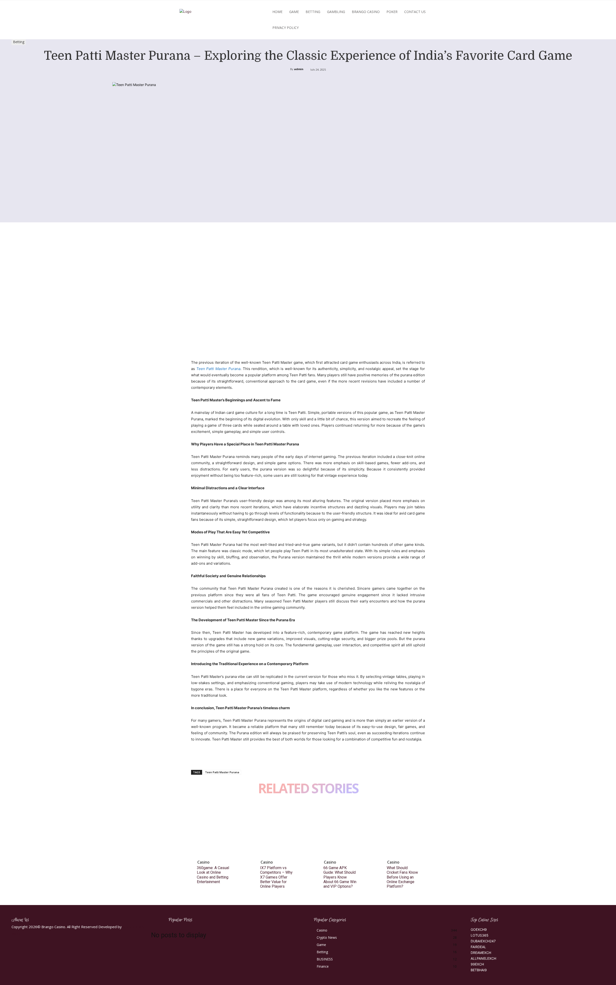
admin (298, 69)
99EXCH (477, 964)
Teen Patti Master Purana (218, 368)
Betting (18, 42)
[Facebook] (196, 757)
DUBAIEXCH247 (483, 941)
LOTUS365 (479, 935)
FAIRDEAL (478, 947)
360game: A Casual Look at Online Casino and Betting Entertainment (213, 875)
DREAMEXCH (481, 953)
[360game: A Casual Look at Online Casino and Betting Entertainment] (217, 829)
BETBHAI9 (479, 970)
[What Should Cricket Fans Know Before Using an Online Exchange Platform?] (407, 829)
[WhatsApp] (229, 757)
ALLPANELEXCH (483, 958)
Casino (203, 862)
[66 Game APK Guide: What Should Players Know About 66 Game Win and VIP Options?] (344, 829)
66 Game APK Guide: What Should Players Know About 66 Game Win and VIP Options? (339, 877)
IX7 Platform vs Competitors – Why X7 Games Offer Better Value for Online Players (276, 877)
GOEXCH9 (479, 929)
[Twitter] (207, 757)
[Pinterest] (218, 757)
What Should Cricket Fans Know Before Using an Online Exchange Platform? (402, 877)
